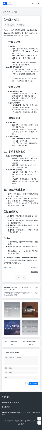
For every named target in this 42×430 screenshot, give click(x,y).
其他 (10, 12)
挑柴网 (26, 287)
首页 (4, 12)
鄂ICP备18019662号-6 (29, 421)
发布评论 (34, 383)
